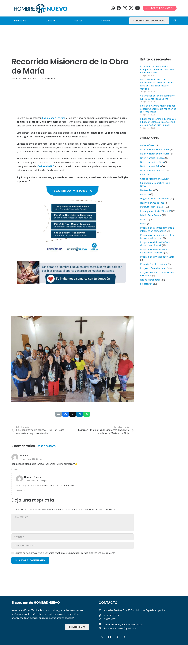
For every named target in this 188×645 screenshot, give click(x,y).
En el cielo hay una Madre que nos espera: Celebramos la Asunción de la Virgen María (158, 108)
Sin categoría (147, 283)
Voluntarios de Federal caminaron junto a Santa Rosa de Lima (157, 97)
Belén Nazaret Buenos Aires (154, 149)
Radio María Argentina (53, 117)
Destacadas (146, 190)
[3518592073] (101, 619)
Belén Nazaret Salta (150, 166)
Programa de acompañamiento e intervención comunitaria (157, 229)
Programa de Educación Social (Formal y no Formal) (155, 244)
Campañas (145, 174)
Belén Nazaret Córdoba (152, 157)
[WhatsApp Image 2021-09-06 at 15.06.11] (72, 272)
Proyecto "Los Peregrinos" (153, 264)
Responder (16, 469)
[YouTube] (137, 8)
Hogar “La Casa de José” (152, 202)
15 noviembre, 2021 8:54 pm (31, 459)
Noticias (144, 219)
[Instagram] (125, 8)
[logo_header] (40, 8)
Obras (143, 223)
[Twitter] (131, 8)
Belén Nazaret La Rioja (152, 162)
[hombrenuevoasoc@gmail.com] (101, 628)
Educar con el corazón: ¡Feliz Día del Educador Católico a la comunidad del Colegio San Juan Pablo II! (158, 122)
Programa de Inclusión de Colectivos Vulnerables (153, 251)
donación (145, 194)
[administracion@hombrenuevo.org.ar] (101, 624)
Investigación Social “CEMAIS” (155, 211)
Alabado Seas (147, 145)
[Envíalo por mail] (58, 414)
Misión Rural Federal (150, 215)
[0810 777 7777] (101, 615)
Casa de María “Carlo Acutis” (154, 178)
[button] (175, 21)
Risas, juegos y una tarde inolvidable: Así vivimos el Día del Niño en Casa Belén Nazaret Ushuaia (157, 84)
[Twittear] (72, 414)
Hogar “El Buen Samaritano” (154, 198)
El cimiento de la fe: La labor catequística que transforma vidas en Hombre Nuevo (157, 69)
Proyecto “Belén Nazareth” (154, 268)
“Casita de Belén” (45, 166)
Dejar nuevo (46, 446)
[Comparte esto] (65, 414)
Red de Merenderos (150, 279)
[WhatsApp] (113, 8)
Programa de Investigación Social (157, 256)
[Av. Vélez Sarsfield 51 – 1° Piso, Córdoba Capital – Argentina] (101, 610)
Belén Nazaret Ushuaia (152, 170)
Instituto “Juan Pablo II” (152, 206)
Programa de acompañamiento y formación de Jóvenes (157, 237)
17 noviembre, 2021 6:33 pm (35, 480)
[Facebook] (119, 8)
